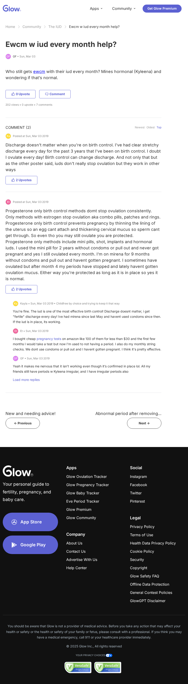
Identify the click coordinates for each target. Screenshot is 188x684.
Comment (57, 94)
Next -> (144, 423)
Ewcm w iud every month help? (94, 26)
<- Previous (23, 423)
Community (31, 26)
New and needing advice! (30, 413)
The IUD (55, 26)
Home (10, 26)
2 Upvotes (24, 180)
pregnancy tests (49, 339)
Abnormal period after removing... (128, 413)
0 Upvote (23, 94)
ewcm (39, 71)
